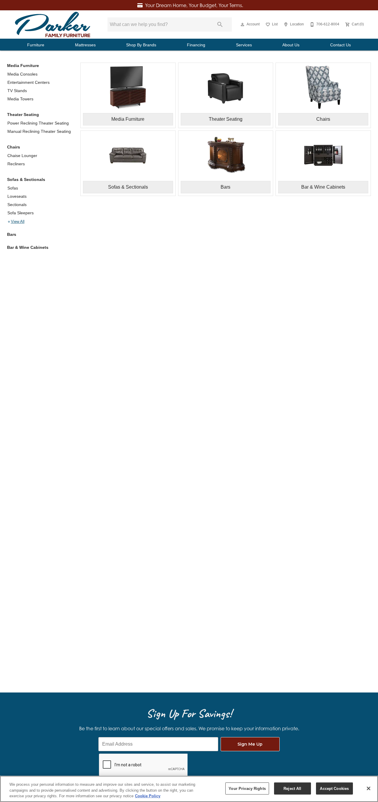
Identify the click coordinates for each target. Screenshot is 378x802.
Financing (196, 45)
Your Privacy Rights (247, 788)
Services (244, 45)
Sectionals (17, 204)
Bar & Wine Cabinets (27, 247)
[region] (189, 789)
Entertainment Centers (28, 82)
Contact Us (340, 45)
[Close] (368, 788)
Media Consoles (22, 74)
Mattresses (85, 45)
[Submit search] (220, 24)
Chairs (13, 147)
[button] (242, 24)
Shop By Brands (141, 45)
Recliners (16, 163)
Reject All (292, 788)
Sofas (12, 188)
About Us (290, 45)
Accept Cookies (334, 788)
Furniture (35, 45)
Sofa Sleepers (20, 212)
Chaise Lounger (22, 155)
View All (18, 222)
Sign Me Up (250, 744)
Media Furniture (23, 65)
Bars (11, 234)
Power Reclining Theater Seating (38, 123)
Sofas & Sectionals (26, 179)
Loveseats (17, 196)
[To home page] (52, 24)
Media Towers (20, 99)
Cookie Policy (147, 796)
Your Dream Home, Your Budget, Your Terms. (194, 5)
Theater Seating (23, 114)
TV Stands (17, 90)
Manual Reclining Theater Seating (39, 131)
